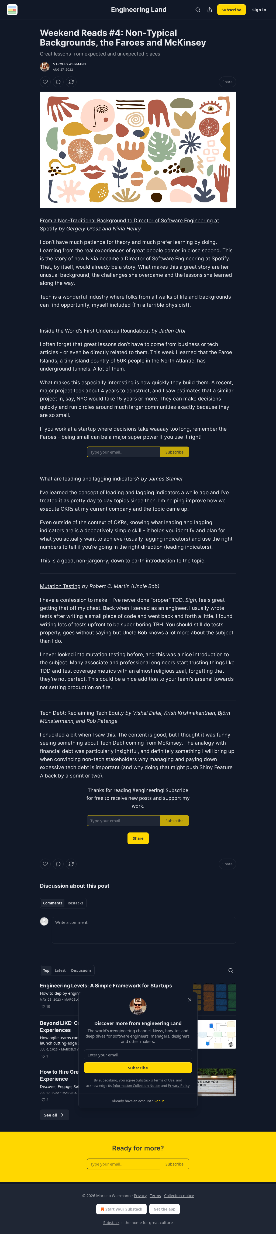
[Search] (197, 9)
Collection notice (179, 1195)
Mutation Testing (60, 586)
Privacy (140, 1195)
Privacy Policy (178, 1085)
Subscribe (232, 9)
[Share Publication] (209, 9)
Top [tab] (46, 970)
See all (50, 1115)
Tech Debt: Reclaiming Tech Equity (82, 713)
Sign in (259, 9)
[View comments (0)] (58, 82)
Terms (155, 1195)
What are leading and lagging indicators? (90, 479)
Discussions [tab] (81, 970)
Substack (111, 1222)
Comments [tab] (52, 903)
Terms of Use (164, 1080)
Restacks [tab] (75, 903)
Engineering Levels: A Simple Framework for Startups (106, 986)
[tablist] (63, 903)
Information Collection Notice (136, 1085)
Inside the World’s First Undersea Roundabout (95, 331)
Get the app (164, 1209)
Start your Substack (123, 1209)
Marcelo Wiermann (69, 64)
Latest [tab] (60, 970)
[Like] (45, 82)
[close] (189, 1000)
